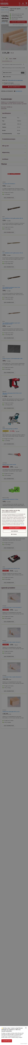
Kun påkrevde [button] (14, 531)
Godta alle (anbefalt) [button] (14, 527)
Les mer (22, 524)
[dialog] (14, 522)
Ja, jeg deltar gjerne (7, 1040)
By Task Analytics (24, 1043)
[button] (14, 534)
